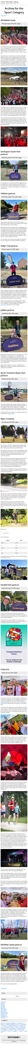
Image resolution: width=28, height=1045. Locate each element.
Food (17, 1024)
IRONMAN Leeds (8, 20)
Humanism (21, 1025)
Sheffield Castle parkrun (11, 944)
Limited (7, 1027)
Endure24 (5, 669)
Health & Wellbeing (13, 1025)
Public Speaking (12, 1028)
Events (2, 1024)
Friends (4, 1025)
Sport (18, 23)
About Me (3, 3)
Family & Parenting (10, 1024)
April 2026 (3, 1007)
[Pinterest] (14, 1037)
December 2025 (4, 1012)
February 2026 (4, 1009)
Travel (20, 1031)
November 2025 (4, 1013)
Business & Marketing (10, 1023)
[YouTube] (12, 1037)
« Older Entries (4, 15)
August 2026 (3, 1001)
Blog (18, 3)
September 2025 (4, 1016)
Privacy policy (22, 1040)
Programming (3, 1028)
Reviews (5, 1029)
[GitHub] (16, 1037)
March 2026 (3, 1008)
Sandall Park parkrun (10, 585)
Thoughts (15, 1031)
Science (10, 1029)
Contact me (13, 1041)
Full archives (3, 1017)
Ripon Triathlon (7, 419)
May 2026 (3, 1005)
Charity (7, 3)
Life (1, 1027)
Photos (14, 3)
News (17, 1027)
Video (25, 1031)
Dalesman (7, 447)
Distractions (20, 1023)
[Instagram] (19, 1037)
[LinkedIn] (10, 1037)
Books (11, 3)
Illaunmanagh (3, 304)
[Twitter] (8, 1037)
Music (12, 1027)
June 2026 (3, 1004)
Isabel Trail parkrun (9, 246)
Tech (9, 1031)
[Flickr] (17, 1037)
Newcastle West (10, 413)
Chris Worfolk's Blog (9, 2)
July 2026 (2, 1003)
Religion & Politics (21, 1028)
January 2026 (3, 1011)
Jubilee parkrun (7, 310)
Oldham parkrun (8, 193)
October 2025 (3, 1015)
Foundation (23, 1024)
